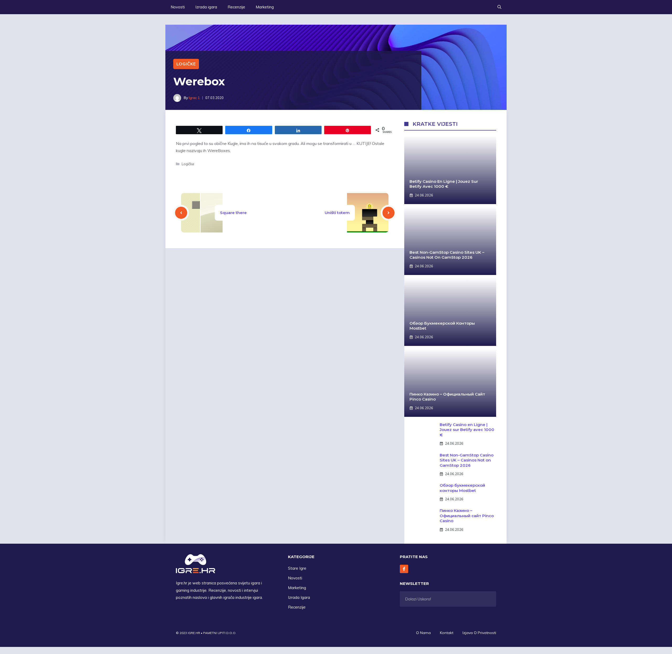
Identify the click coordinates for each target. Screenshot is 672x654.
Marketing (265, 6)
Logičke (186, 63)
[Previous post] (181, 213)
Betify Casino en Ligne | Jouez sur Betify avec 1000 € (444, 184)
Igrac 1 (194, 98)
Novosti (178, 6)
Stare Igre (297, 568)
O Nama (423, 632)
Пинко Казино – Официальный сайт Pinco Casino (467, 515)
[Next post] (388, 213)
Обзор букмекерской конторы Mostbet (462, 488)
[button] (499, 7)
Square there (233, 212)
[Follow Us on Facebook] (404, 569)
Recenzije (236, 6)
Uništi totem (337, 212)
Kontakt (446, 632)
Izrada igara (206, 6)
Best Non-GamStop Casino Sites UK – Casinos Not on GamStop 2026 (447, 255)
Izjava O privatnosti (479, 632)
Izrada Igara (299, 597)
